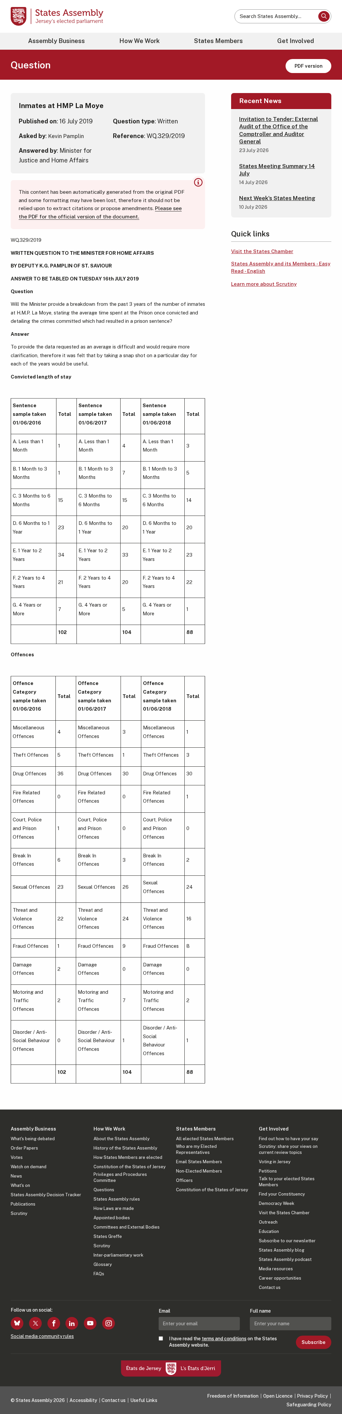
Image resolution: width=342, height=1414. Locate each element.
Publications (23, 1204)
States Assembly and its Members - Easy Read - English (280, 267)
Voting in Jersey (275, 1161)
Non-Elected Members (199, 1171)
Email (164, 1311)
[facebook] (53, 1323)
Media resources (276, 1268)
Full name (260, 1311)
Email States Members (199, 1161)
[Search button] (324, 16)
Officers (184, 1180)
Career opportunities (280, 1278)
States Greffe (108, 1236)
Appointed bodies (112, 1217)
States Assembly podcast (285, 1259)
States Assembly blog (281, 1250)
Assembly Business (56, 40)
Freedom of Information (233, 1396)
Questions (104, 1189)
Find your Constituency (282, 1194)
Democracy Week (276, 1203)
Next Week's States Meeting (277, 198)
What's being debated (33, 1138)
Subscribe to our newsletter (287, 1240)
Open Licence (278, 1396)
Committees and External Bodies (127, 1227)
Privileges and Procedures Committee (120, 1177)
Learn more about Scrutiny (264, 284)
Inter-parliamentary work (118, 1255)
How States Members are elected (128, 1157)
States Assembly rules (117, 1199)
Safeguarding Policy (309, 1404)
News (16, 1176)
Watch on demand (28, 1166)
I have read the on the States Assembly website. (223, 1341)
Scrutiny (19, 1213)
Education (269, 1231)
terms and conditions (224, 1338)
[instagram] (108, 1323)
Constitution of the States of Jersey (130, 1166)
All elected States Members (205, 1138)
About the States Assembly (122, 1138)
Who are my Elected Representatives (196, 1149)
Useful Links (143, 1400)
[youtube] (90, 1323)
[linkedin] (71, 1323)
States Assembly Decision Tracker (46, 1194)
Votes (17, 1157)
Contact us (270, 1287)
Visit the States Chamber (262, 251)
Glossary (103, 1264)
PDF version (309, 66)
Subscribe (313, 1342)
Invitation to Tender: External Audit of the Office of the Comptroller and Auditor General (278, 130)
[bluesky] (17, 1323)
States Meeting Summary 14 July (277, 170)
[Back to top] (325, 1391)
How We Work (139, 40)
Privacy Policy (312, 1396)
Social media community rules (42, 1336)
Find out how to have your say (288, 1138)
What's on (20, 1185)
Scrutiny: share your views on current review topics (288, 1149)
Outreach (268, 1222)
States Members (218, 40)
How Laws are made (114, 1208)
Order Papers (24, 1148)
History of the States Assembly (125, 1148)
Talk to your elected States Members (287, 1181)
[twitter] (35, 1323)
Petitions (268, 1171)
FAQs (99, 1273)
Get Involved (295, 40)
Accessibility (83, 1400)
